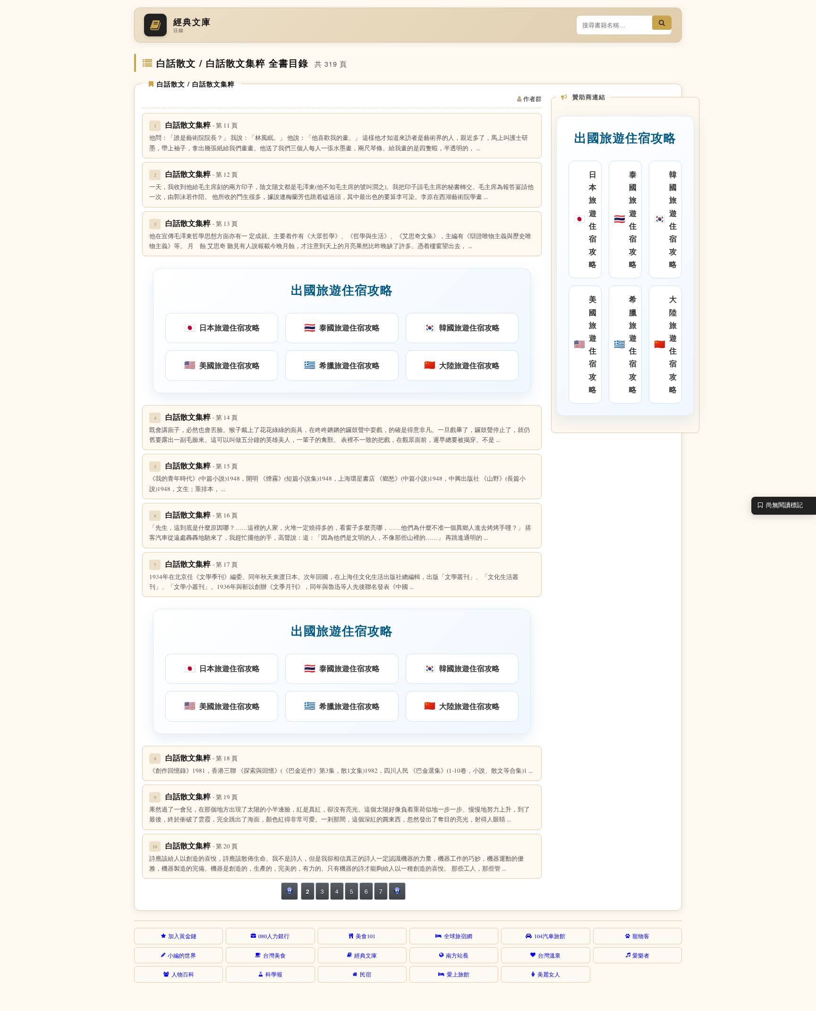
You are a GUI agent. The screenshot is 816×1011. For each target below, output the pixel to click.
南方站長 (457, 955)
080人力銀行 (273, 936)
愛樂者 (640, 955)
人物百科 (182, 974)
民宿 (365, 974)
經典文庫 (365, 955)
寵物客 (640, 936)
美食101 (365, 936)
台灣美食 (274, 955)
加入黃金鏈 (182, 936)
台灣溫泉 (549, 955)
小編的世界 (182, 955)
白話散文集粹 (201, 124)
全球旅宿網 (458, 936)
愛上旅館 (458, 974)
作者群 (532, 99)
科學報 (273, 974)
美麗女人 (548, 974)
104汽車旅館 (549, 936)
